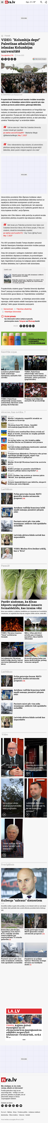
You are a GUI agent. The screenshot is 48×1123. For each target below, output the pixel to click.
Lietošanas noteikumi (34, 1112)
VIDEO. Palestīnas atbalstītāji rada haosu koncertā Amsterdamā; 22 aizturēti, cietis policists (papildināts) (35, 375)
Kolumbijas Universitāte (11, 312)
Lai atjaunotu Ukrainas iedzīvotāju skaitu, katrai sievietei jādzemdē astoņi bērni (12, 661)
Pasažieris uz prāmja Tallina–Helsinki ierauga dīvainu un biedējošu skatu (35, 962)
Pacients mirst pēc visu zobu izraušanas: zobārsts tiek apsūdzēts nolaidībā (28, 275)
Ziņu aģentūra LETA (7, 55)
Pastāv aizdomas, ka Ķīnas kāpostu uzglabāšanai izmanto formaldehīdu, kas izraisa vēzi (21, 605)
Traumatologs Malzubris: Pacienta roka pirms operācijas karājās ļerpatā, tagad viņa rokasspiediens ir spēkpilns (27, 456)
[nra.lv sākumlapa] (10, 2)
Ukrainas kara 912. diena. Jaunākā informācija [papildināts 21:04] (22, 426)
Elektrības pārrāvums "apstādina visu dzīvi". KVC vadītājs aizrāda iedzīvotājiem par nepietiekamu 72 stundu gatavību (28, 281)
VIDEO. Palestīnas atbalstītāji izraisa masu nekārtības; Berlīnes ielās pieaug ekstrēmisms (12, 402)
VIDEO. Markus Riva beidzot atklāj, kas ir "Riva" (30, 549)
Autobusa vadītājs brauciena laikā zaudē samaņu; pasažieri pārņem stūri (29, 509)
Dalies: (16, 326)
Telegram (22, 321)
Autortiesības (4, 1115)
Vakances (21, 1115)
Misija (15, 1112)
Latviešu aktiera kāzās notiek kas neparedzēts (29, 536)
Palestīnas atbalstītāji (23, 309)
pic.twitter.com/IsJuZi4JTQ (13, 233)
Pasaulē (7, 36)
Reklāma (9, 1112)
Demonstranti (7, 309)
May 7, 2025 (22, 135)
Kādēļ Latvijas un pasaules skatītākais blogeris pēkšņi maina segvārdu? (24, 470)
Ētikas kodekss (13, 1115)
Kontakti (28, 1115)
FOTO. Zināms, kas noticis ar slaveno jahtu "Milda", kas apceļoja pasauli (26, 476)
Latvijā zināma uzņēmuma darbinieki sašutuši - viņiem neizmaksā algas (27, 448)
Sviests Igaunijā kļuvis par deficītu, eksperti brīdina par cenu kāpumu (27, 483)
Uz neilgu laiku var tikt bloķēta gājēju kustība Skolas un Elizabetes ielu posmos (25, 441)
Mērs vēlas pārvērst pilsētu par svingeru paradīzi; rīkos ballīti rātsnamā (34, 636)
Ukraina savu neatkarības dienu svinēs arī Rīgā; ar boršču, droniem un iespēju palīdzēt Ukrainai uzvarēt (26, 434)
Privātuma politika (22, 1112)
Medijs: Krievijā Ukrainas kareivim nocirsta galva (27, 463)
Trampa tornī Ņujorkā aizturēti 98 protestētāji (35, 400)
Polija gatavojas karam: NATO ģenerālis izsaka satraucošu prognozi (27, 496)
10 (24, 498)
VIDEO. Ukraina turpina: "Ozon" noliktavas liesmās (11, 635)
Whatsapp (31, 321)
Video (5, 734)
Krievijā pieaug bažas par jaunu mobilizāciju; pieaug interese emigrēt (36, 660)
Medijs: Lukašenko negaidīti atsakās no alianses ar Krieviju (25, 419)
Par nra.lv (3, 1112)
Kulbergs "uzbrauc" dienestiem (21, 900)
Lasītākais (6, 489)
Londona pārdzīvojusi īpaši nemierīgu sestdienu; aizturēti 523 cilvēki (11, 375)
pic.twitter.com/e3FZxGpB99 (13, 133)
